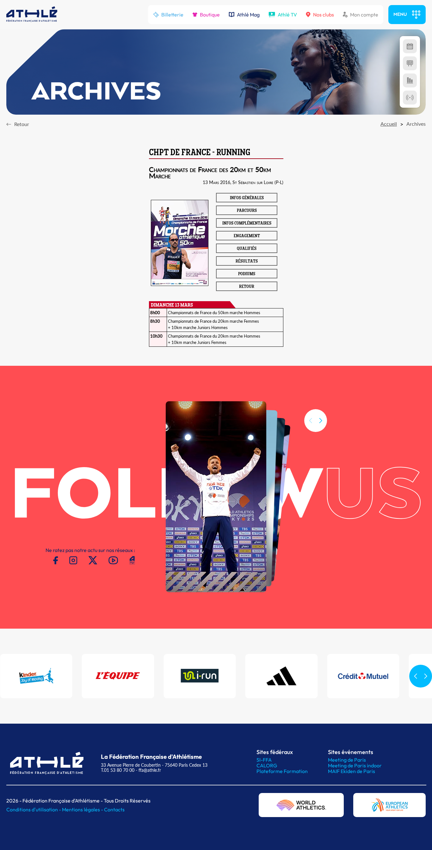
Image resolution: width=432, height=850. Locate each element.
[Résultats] (410, 63)
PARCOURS (247, 211)
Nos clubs (323, 14)
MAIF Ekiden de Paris (351, 771)
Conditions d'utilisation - (34, 809)
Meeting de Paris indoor (355, 765)
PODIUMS (246, 274)
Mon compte (364, 14)
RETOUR (246, 287)
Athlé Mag (248, 14)
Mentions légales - (83, 809)
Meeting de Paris (347, 760)
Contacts (114, 809)
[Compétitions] (410, 46)
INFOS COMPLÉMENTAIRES (246, 223)
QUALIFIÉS (246, 249)
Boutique (210, 14)
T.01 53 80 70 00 (117, 770)
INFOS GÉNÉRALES (247, 198)
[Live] (410, 98)
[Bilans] (410, 80)
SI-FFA (264, 760)
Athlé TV (287, 14)
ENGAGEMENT (247, 236)
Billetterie (172, 14)
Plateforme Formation (282, 771)
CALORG (266, 765)
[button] (321, 421)
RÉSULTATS (247, 261)
